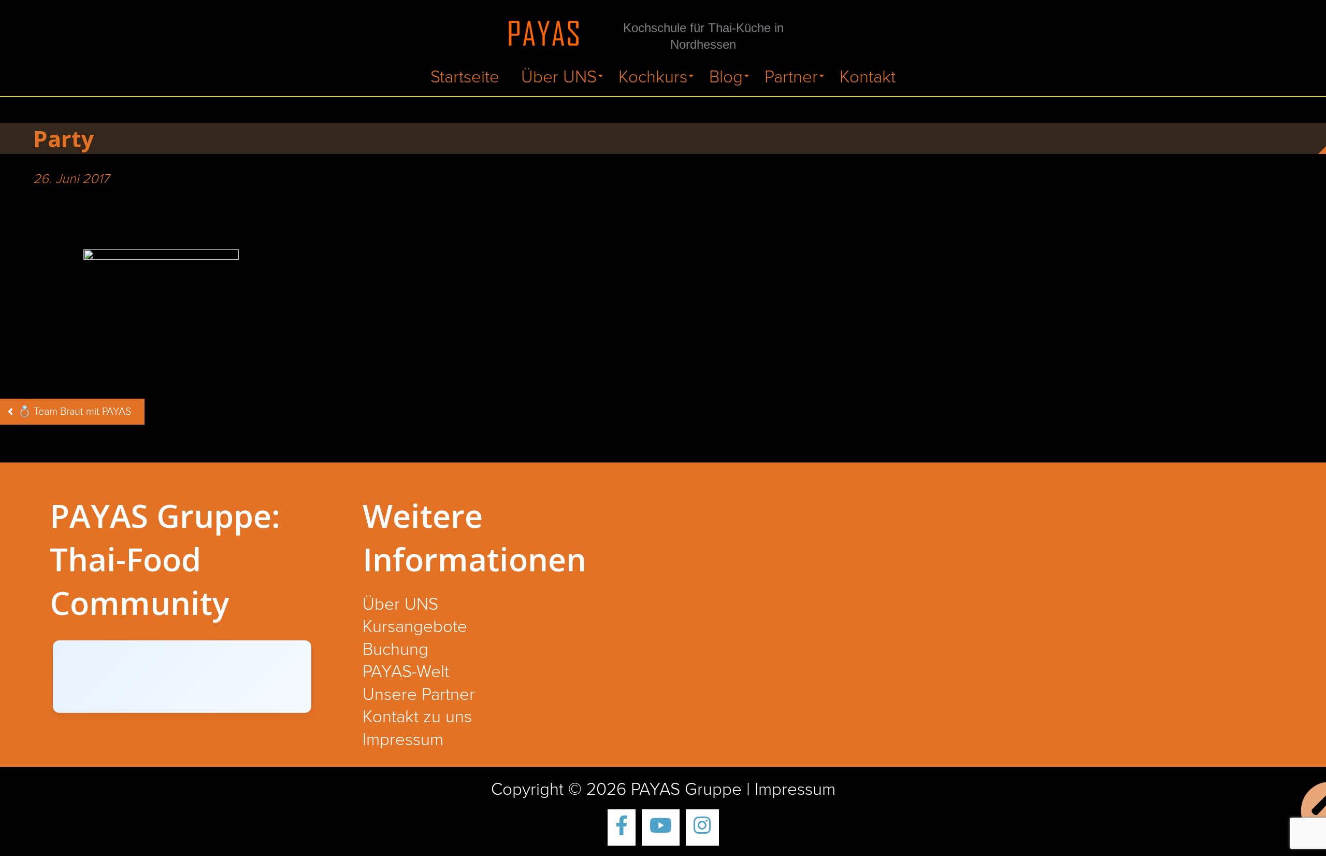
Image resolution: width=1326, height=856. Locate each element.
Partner (791, 77)
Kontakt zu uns (417, 717)
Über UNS (559, 77)
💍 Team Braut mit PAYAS (75, 411)
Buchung (395, 650)
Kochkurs (652, 77)
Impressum (403, 740)
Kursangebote (415, 627)
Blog (726, 77)
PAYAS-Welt (406, 672)
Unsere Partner (419, 695)
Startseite (464, 77)
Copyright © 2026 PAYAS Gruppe (616, 789)
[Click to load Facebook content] (182, 676)
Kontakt (868, 77)
